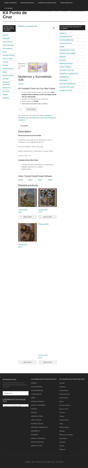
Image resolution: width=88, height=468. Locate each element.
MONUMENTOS (64, 77)
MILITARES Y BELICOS (66, 70)
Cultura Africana (7, 42)
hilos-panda (32, 118)
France (40, 180)
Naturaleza (6, 91)
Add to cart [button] (27, 217)
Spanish (20, 180)
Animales (5, 35)
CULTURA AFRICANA (65, 37)
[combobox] (16, 405)
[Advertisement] (72, 106)
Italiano (50, 180)
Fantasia (5, 65)
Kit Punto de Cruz (15, 14)
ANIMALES (62, 33)
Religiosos (6, 98)
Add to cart (31, 109)
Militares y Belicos (8, 75)
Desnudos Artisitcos (9, 55)
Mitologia (5, 79)
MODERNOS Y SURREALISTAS (68, 73)
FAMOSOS (62, 57)
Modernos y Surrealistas (66, 434)
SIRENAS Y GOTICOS (65, 90)
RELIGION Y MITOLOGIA (66, 87)
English (30, 180)
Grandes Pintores (8, 68)
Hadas (5, 72)
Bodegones (6, 38)
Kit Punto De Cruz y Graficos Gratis (45, 462)
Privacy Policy (59, 462)
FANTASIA (62, 60)
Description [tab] (24, 126)
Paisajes (5, 94)
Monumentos (7, 88)
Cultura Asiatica (7, 48)
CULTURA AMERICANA (66, 40)
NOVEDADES (63, 80)
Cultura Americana (8, 45)
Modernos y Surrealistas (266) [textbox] (15, 406)
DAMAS (61, 47)
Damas (5, 52)
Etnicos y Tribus (7, 58)
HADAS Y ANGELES (65, 67)
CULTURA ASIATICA (65, 43)
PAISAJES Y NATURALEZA (67, 84)
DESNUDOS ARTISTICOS (67, 50)
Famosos (5, 62)
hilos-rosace (40, 118)
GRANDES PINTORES (66, 63)
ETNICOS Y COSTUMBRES (67, 53)
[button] (54, 28)
